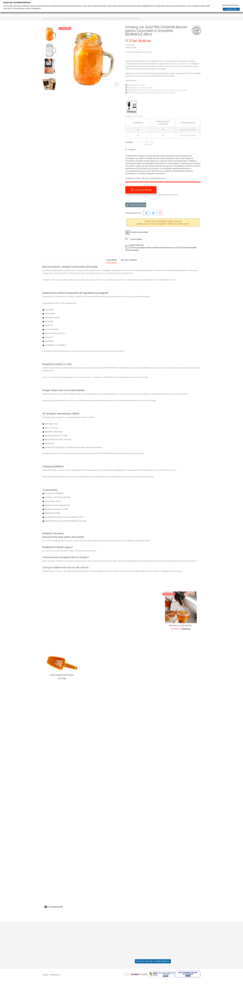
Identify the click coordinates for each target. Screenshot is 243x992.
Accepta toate (231, 9)
